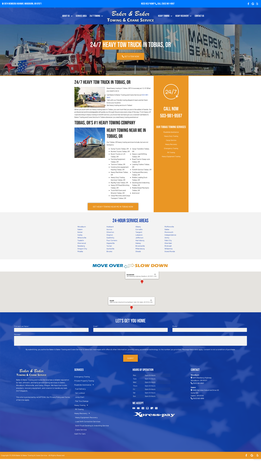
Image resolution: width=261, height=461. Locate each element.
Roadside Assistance (171, 132)
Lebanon (139, 235)
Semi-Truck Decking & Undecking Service (92, 425)
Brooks (109, 251)
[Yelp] (257, 4)
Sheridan (168, 243)
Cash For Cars (79, 434)
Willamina (168, 248)
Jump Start (79, 397)
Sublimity (110, 237)
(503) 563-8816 (198, 398)
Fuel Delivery (80, 389)
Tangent (138, 232)
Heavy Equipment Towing (171, 156)
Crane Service (81, 429)
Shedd (138, 251)
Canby (79, 235)
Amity (167, 237)
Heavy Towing (163, 16)
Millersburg (140, 248)
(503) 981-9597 (168, 3)
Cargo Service (171, 140)
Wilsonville (81, 237)
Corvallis (139, 229)
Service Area (81, 16)
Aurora (109, 229)
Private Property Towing (84, 381)
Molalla (80, 251)
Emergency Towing (171, 148)
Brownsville (140, 246)
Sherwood (81, 243)
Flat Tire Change (81, 401)
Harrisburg (139, 240)
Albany (138, 226)
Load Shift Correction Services (87, 421)
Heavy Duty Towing (171, 136)
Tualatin (80, 240)
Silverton (110, 232)
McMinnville (169, 226)
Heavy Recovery (182, 16)
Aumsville (110, 248)
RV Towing (171, 152)
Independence (170, 235)
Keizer (80, 232)
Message (17, 334)
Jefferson (139, 237)
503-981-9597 (171, 116)
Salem (79, 229)
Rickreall (168, 246)
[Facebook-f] (248, 4)
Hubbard (110, 226)
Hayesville (111, 243)
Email (95, 326)
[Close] (155, 274)
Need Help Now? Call (151, 3)
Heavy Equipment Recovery (86, 417)
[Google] (253, 4)
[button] (142, 282)
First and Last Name (21, 326)
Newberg (81, 246)
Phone (175, 326)
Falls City (168, 240)
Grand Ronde (170, 251)
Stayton (110, 235)
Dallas (167, 229)
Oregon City (82, 248)
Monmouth (169, 232)
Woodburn (81, 226)
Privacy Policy (55, 397)
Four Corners (112, 240)
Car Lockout (80, 393)
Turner (109, 246)
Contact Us (199, 16)
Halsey (138, 243)
